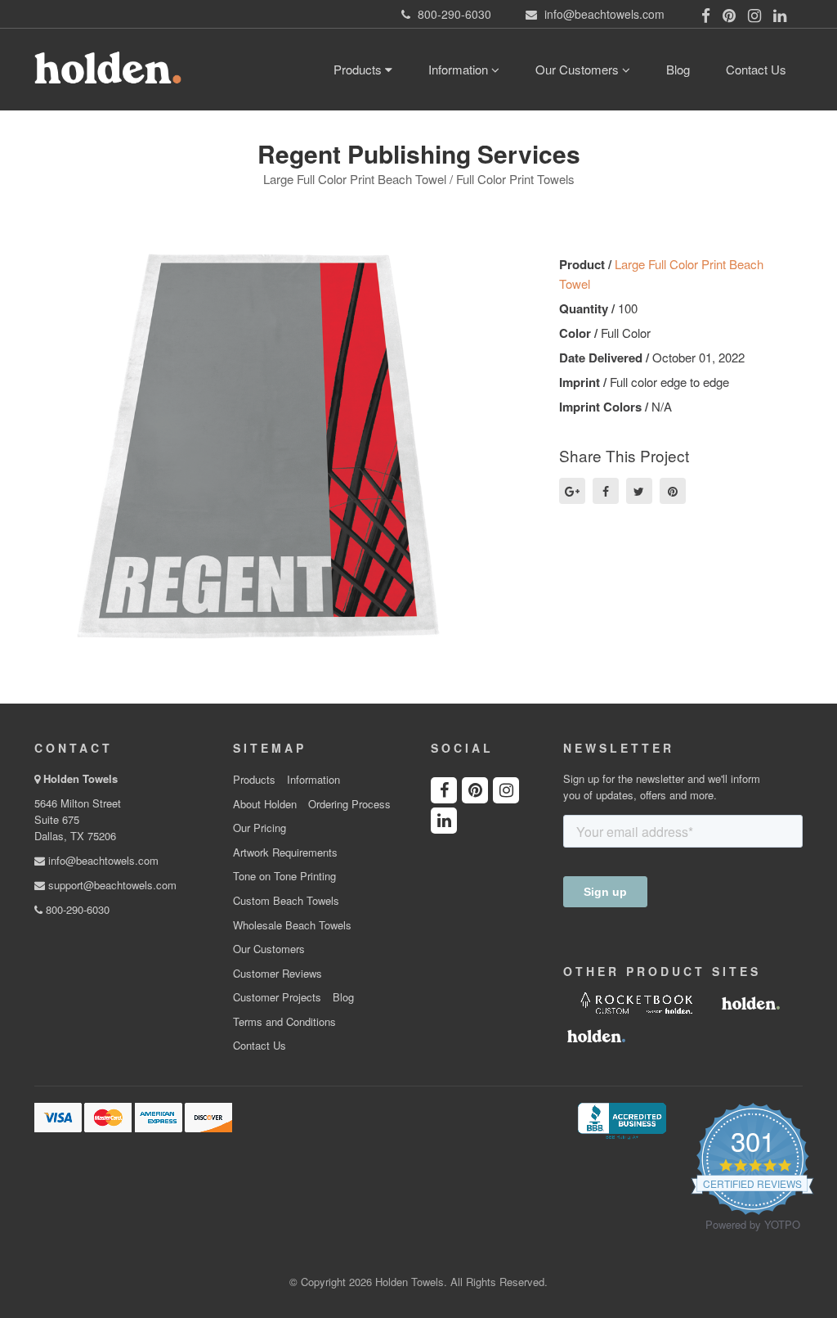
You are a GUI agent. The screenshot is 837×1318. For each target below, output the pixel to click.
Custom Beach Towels (286, 900)
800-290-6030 (76, 909)
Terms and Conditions (284, 1021)
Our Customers (578, 69)
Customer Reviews (277, 973)
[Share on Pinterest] (673, 491)
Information (459, 69)
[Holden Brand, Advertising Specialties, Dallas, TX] (622, 1119)
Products (359, 69)
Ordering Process (349, 804)
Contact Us (756, 69)
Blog (678, 69)
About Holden (265, 804)
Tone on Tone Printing (284, 876)
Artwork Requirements (285, 852)
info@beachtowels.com (102, 860)
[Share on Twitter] (639, 491)
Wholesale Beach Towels (292, 925)
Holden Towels (80, 778)
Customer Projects (277, 997)
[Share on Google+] (572, 491)
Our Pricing (259, 828)
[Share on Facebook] (606, 491)
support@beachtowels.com (111, 885)
